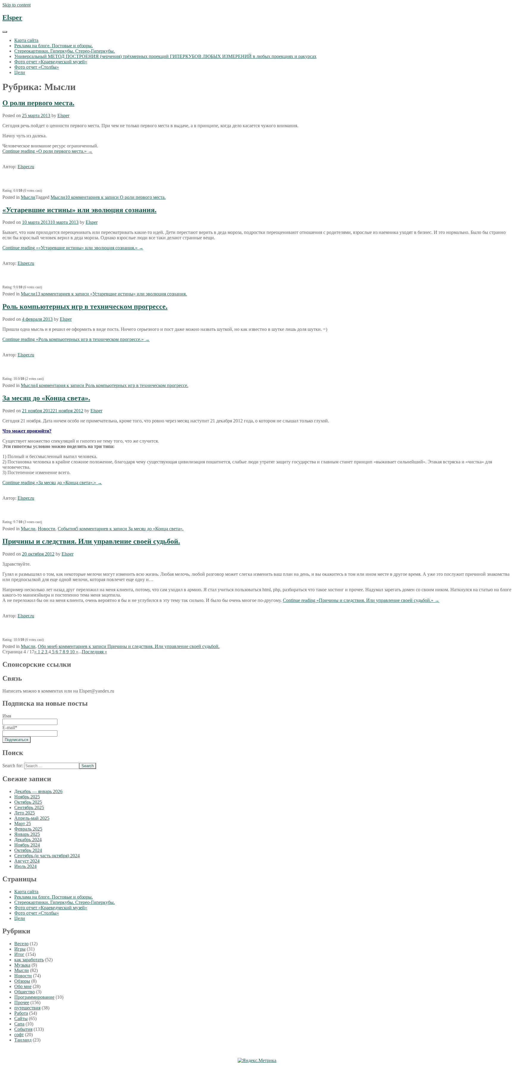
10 (73, 651)
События (67, 528)
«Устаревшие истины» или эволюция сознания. (79, 210)
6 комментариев (137, 646)
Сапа (19, 1023)
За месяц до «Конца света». (46, 398)
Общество (24, 991)
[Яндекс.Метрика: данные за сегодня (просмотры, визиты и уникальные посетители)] (257, 1060)
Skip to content (16, 4)
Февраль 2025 (28, 828)
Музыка (22, 965)
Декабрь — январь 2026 (38, 791)
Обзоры (22, 981)
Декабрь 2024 (28, 839)
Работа (21, 1013)
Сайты (21, 1018)
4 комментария (111, 385)
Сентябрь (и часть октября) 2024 (47, 855)
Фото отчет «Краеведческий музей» (50, 61)
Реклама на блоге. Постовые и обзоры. (53, 45)
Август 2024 (27, 860)
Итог (19, 954)
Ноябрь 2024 (27, 844)
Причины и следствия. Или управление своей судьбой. (91, 541)
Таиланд (23, 1039)
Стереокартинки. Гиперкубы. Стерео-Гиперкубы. (64, 51)
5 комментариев (130, 528)
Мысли (28, 197)
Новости (46, 528)
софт (19, 1034)
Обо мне (46, 646)
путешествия (27, 1007)
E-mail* (9, 727)
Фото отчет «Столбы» (36, 67)
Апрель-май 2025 (31, 818)
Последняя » (94, 651)
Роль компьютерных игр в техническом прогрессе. (84, 306)
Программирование (34, 997)
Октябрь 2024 (28, 850)
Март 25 (22, 823)
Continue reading (47, 151)
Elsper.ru (26, 166)
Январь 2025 (27, 834)
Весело (21, 943)
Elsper (12, 17)
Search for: (12, 765)
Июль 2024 (25, 866)
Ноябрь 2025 (27, 796)
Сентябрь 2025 (29, 807)
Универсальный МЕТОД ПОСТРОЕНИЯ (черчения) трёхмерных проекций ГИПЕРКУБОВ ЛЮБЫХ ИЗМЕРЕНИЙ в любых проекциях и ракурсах (165, 56)
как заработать (29, 959)
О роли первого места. (38, 103)
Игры (20, 948)
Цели (19, 72)
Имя (6, 715)
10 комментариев (115, 197)
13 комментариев (111, 293)
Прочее (21, 1002)
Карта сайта (26, 40)
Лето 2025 (24, 812)
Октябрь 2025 (28, 802)
